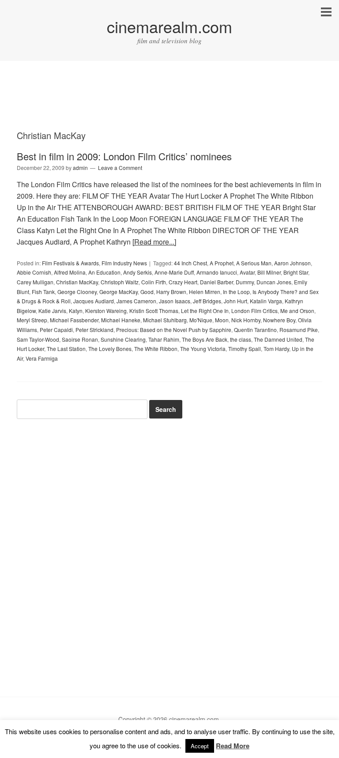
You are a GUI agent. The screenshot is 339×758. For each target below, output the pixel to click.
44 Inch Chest (190, 263)
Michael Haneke (120, 320)
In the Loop (236, 291)
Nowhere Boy (279, 320)
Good (147, 291)
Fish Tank (43, 291)
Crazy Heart (183, 282)
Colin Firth (153, 282)
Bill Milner (269, 272)
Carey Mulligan (35, 282)
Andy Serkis (137, 272)
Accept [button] (200, 746)
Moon (222, 320)
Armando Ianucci (216, 272)
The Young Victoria (203, 348)
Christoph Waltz (120, 282)
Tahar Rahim (163, 339)
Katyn (76, 310)
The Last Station (66, 348)
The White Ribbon (155, 348)
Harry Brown (171, 291)
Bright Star (295, 272)
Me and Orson (297, 310)
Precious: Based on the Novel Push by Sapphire (173, 329)
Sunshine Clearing (123, 339)
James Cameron (136, 301)
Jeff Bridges (207, 301)
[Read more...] (154, 242)
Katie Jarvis (52, 310)
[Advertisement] (169, 104)
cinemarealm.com (169, 26)
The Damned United (278, 339)
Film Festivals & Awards (70, 263)
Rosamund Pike (298, 329)
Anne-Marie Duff (174, 272)
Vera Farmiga (42, 358)
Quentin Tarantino (255, 329)
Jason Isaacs (174, 301)
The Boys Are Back (204, 339)
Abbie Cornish (34, 272)
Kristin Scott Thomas (153, 310)
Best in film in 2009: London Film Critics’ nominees (124, 156)
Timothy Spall (244, 348)
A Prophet (222, 263)
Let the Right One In (205, 310)
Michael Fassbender (74, 320)
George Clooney (77, 291)
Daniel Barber (216, 282)
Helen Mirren (204, 291)
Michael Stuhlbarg (165, 320)
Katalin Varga (266, 301)
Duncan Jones (273, 282)
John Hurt (235, 301)
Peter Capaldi (56, 329)
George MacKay (118, 291)
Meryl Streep (32, 320)
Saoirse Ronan (80, 339)
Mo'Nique (200, 320)
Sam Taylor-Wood (38, 339)
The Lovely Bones (110, 348)
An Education (104, 272)
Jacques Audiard (93, 301)
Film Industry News (124, 263)
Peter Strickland (94, 329)
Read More (232, 745)
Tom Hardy (276, 348)
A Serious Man (253, 263)
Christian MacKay (77, 282)
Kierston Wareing (106, 310)
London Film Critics (254, 310)
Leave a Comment (120, 167)
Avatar (247, 272)
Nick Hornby (245, 320)
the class (240, 339)
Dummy (245, 282)
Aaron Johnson (292, 263)
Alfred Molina (70, 272)
